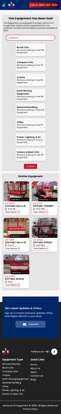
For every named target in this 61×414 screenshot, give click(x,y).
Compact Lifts (10, 371)
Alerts (33, 372)
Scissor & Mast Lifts (12, 393)
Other (5, 386)
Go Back (30, 166)
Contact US (36, 375)
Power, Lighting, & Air (13, 390)
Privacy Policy (30, 409)
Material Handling (11, 382)
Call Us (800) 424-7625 (43, 5)
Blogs (33, 379)
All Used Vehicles (11, 364)
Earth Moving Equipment (15, 378)
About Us (35, 368)
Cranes (6, 375)
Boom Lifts (8, 367)
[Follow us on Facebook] (54, 352)
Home (33, 364)
